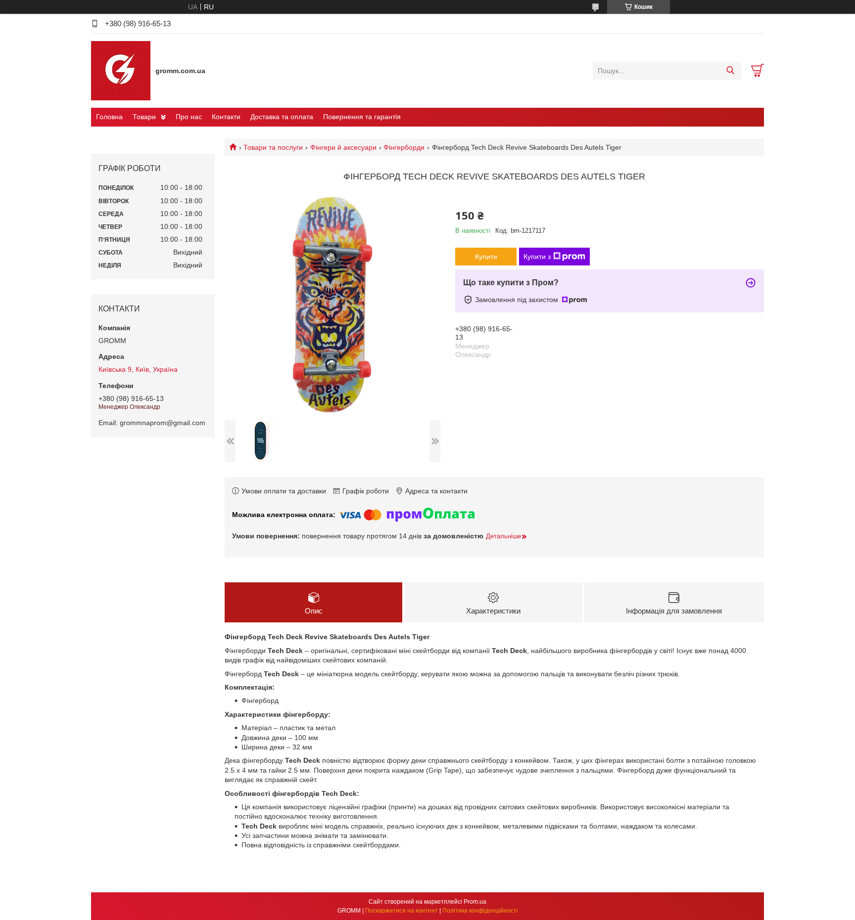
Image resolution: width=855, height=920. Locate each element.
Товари (144, 117)
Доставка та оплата (281, 117)
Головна (109, 117)
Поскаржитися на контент (401, 910)
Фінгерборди (404, 147)
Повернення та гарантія (362, 117)
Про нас (189, 117)
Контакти (226, 117)
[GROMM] (120, 70)
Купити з (537, 257)
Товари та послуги (273, 147)
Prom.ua (475, 901)
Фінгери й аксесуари (343, 147)
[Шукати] (730, 71)
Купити (486, 257)
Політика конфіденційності (480, 910)
